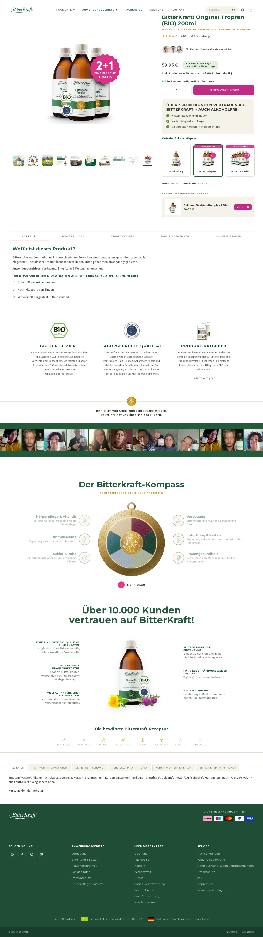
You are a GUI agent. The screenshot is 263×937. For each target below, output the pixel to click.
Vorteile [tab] (29, 236)
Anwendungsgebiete (100, 9)
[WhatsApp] (12, 854)
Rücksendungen (208, 853)
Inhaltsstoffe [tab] (123, 236)
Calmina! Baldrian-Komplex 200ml (206, 205)
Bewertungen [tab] (73, 236)
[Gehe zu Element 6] (76, 160)
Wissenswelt (142, 872)
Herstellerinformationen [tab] (130, 767)
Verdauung (79, 853)
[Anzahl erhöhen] (186, 90)
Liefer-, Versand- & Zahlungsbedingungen (225, 865)
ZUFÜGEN (243, 207)
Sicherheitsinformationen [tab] (218, 767)
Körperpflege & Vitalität (87, 884)
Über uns (156, 9)
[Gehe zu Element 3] (33, 160)
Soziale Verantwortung (149, 884)
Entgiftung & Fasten (85, 859)
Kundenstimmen (145, 902)
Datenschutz (206, 872)
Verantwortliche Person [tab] (173, 767)
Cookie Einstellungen (211, 890)
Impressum (205, 884)
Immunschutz (81, 878)
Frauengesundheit (84, 865)
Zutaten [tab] (18, 767)
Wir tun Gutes (143, 890)
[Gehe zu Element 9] (119, 160)
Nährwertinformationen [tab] (50, 767)
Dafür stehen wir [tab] (175, 236)
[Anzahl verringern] (167, 90)
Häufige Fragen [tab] (228, 236)
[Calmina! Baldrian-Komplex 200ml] (173, 207)
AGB (200, 878)
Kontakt (177, 9)
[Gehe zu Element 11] (147, 160)
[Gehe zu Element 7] (90, 160)
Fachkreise (133, 9)
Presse (138, 878)
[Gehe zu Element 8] (104, 160)
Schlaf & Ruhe (81, 872)
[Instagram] (31, 854)
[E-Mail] (41, 854)
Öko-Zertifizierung (146, 896)
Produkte (65, 9)
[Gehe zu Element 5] (61, 160)
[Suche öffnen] (233, 10)
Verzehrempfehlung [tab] (89, 767)
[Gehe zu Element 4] (47, 160)
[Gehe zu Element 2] (19, 160)
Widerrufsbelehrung (211, 859)
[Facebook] (22, 854)
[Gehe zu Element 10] (133, 160)
